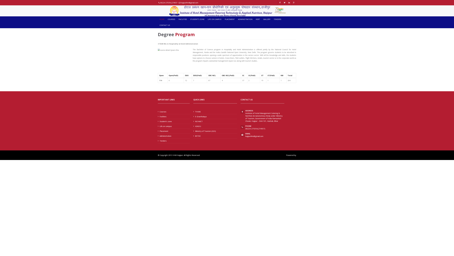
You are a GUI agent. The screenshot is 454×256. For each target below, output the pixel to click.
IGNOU (198, 126)
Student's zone (197, 19)
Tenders (277, 19)
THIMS (198, 111)
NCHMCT (199, 121)
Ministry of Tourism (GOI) (205, 131)
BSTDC (198, 136)
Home (161, 19)
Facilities (183, 19)
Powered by (291, 155)
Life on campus (214, 19)
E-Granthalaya (201, 116)
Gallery (266, 19)
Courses (171, 19)
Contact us (164, 25)
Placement (230, 19)
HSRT (258, 19)
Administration (245, 19)
